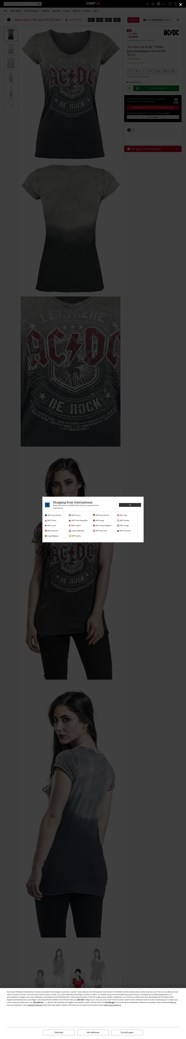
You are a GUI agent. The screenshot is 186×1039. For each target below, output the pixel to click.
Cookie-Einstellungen (35, 1005)
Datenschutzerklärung (112, 1005)
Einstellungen (127, 1032)
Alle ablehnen (93, 1032)
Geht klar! (59, 1032)
